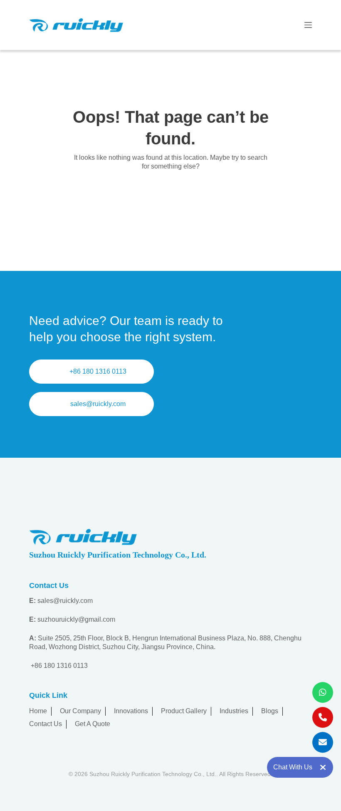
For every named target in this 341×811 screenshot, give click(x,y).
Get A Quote (92, 723)
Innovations (131, 710)
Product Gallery (184, 710)
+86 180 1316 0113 (97, 371)
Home (38, 710)
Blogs (269, 710)
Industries (234, 710)
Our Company (80, 710)
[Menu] (308, 25)
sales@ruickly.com (98, 403)
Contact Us (45, 723)
